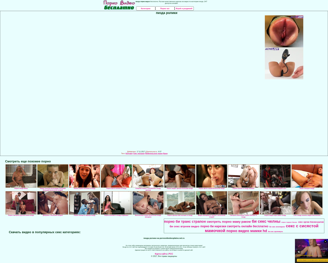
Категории (145, 8)
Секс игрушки (139, 153)
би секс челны (266, 221)
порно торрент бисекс (289, 222)
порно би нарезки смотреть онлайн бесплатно (234, 226)
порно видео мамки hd (246, 231)
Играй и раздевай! (184, 8)
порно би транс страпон (185, 221)
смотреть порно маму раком (229, 221)
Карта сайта (161, 254)
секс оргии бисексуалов (311, 222)
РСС (171, 254)
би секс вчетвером (277, 227)
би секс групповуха (275, 231)
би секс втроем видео (184, 226)
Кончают (129, 153)
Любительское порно (154, 153)
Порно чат (165, 8)
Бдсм (165, 153)
